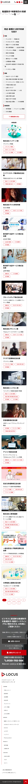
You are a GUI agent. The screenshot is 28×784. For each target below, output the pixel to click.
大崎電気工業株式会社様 (12, 583)
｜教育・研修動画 (9, 53)
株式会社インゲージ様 (11, 141)
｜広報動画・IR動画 (10, 61)
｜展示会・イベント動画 (11, 59)
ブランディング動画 (16, 428)
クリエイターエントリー (22, 2)
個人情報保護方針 (7, 770)
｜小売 (20, 90)
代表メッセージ (7, 690)
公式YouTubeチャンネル (7, 682)
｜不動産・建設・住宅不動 (9, 431)
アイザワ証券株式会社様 (11, 358)
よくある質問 (6, 713)
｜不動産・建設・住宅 (10, 85)
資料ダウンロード (19, 2)
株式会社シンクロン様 (10, 388)
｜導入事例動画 (9, 47)
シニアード (6, 734)
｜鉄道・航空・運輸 (10, 102)
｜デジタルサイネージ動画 (12, 42)
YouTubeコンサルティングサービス (11, 724)
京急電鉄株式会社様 (10, 420)
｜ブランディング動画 (10, 50)
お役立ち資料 (7, 756)
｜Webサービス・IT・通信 (11, 76)
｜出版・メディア (9, 87)
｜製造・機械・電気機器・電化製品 (14, 79)
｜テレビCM (8, 39)
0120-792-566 (15, 2)
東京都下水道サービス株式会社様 (13, 235)
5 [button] (23, 600)
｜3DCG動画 (8, 111)
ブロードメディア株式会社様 (13, 297)
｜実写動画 (8, 109)
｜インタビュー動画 (10, 69)
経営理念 (6, 693)
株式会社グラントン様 (10, 329)
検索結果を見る (14, 117)
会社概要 (6, 697)
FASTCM (6, 728)
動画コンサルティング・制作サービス (12, 721)
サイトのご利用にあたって (9, 772)
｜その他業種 (20, 102)
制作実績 (6, 745)
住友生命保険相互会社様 (12, 483)
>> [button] (18, 603)
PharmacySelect (8, 738)
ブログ (5, 759)
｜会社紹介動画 (19, 47)
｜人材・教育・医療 (10, 93)
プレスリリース (7, 703)
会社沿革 (6, 700)
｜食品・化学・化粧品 (10, 99)
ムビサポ (6, 731)
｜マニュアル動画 (9, 56)
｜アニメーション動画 (18, 109)
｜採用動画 (21, 50)
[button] (25, 2)
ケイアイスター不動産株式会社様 (13, 174)
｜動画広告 (16, 39)
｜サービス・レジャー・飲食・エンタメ (14, 82)
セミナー (6, 763)
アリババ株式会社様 (10, 452)
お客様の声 (6, 748)
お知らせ (6, 710)
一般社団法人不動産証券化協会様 (13, 549)
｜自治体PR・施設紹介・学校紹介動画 (14, 65)
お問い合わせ (17, 2)
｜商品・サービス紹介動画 (12, 45)
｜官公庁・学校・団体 (10, 90)
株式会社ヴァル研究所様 (11, 205)
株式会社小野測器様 (10, 514)
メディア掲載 (6, 707)
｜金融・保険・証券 (10, 96)
